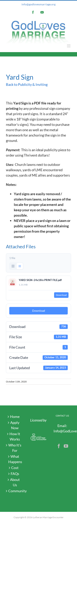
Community (15, 491)
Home (15, 416)
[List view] (20, 266)
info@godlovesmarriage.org (38, 4)
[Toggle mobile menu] (69, 46)
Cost (15, 467)
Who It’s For (14, 448)
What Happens (15, 459)
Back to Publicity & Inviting (27, 84)
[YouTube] (66, 446)
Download (61, 294)
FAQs (15, 473)
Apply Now (14, 425)
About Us (15, 482)
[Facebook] (59, 446)
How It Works (14, 436)
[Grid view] (13, 266)
